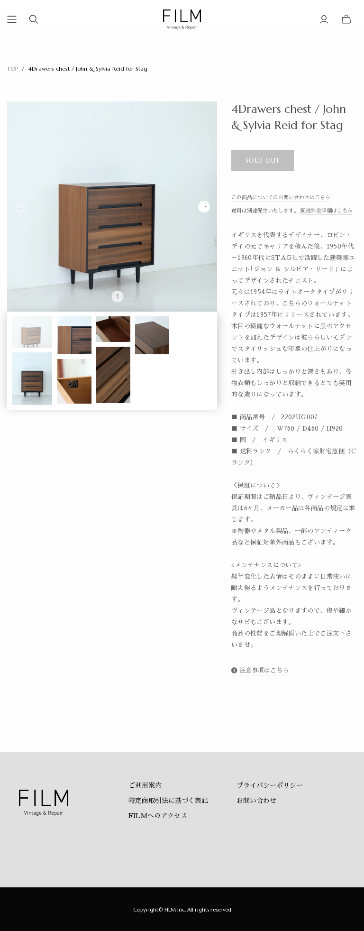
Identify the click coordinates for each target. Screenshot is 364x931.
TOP (12, 68)
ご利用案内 (145, 785)
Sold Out (262, 161)
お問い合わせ (256, 800)
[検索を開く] (33, 19)
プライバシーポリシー (270, 785)
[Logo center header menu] (12, 19)
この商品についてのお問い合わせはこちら (280, 197)
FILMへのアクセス (157, 815)
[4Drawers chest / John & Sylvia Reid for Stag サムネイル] (32, 332)
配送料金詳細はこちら (326, 210)
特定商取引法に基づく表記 (168, 800)
